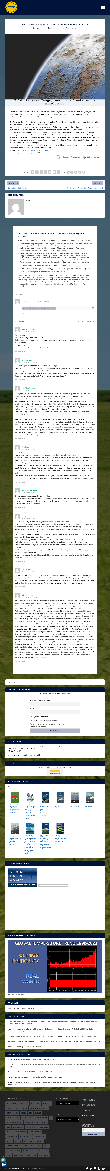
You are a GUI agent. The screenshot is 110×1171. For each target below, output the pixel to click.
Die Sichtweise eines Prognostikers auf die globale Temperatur (39, 1077)
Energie (38, 1113)
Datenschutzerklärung (90, 1115)
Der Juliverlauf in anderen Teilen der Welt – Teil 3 (38, 1059)
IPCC (8, 1127)
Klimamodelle (35, 1132)
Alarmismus (12, 1104)
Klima (62, 28)
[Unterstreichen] (29, 308)
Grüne (44, 1122)
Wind (9, 1155)
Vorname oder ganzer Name (40, 701)
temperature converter (16, 995)
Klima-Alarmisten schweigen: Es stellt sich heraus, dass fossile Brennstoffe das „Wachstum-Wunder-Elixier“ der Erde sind (52, 1036)
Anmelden (91, 294)
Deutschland (12, 1113)
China (9, 1108)
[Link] (48, 308)
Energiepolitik (13, 1118)
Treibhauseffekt (13, 1151)
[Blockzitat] (42, 308)
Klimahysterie (20, 1132)
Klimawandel (39, 1136)
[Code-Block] (45, 308)
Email (32, 708)
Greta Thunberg (31, 1122)
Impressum (86, 1110)
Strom (46, 1146)
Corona (24, 1108)
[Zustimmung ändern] (4, 1164)
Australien (35, 1104)
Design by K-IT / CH (17, 1169)
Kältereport (29, 1141)
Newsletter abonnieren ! (26, 314)
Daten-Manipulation (38, 1108)
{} (51, 308)
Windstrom (43, 1155)
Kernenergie (31, 1127)
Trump (25, 1151)
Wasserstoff (42, 1151)
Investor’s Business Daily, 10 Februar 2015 (37, 150)
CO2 (16, 1108)
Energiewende (27, 1118)
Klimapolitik (12, 1136)
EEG (30, 1113)
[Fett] (23, 308)
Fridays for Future (14, 1122)
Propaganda (35, 1146)
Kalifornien (18, 1127)
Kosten (18, 1141)
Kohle (9, 1141)
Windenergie (19, 1155)
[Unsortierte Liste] (38, 308)
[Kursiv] (26, 308)
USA (32, 1151)
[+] (54, 308)
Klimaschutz (25, 1136)
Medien (40, 1141)
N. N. (45, 28)
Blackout (47, 1104)
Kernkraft (43, 1127)
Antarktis (24, 1104)
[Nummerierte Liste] (35, 308)
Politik (24, 1146)
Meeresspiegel (12, 1146)
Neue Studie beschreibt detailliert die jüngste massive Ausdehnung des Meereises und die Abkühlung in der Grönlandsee (52, 1083)
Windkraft (31, 1155)
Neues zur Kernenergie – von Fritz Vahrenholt (24, 1047)
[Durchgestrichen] (32, 308)
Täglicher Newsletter (40, 717)
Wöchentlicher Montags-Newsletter (45, 721)
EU (51, 1118)
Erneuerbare (42, 1118)
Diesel (23, 1113)
